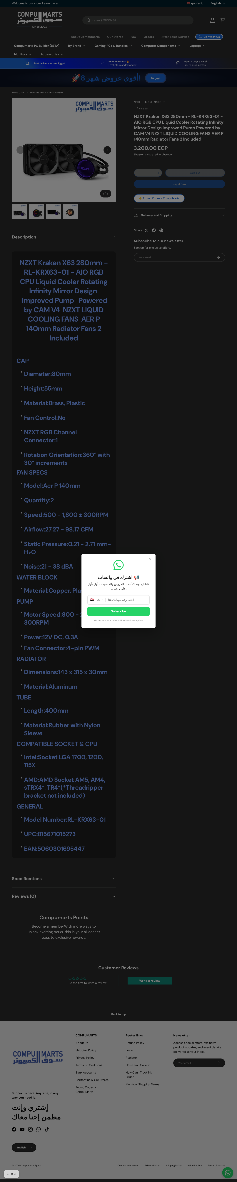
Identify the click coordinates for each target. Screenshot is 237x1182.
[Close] (150, 559)
